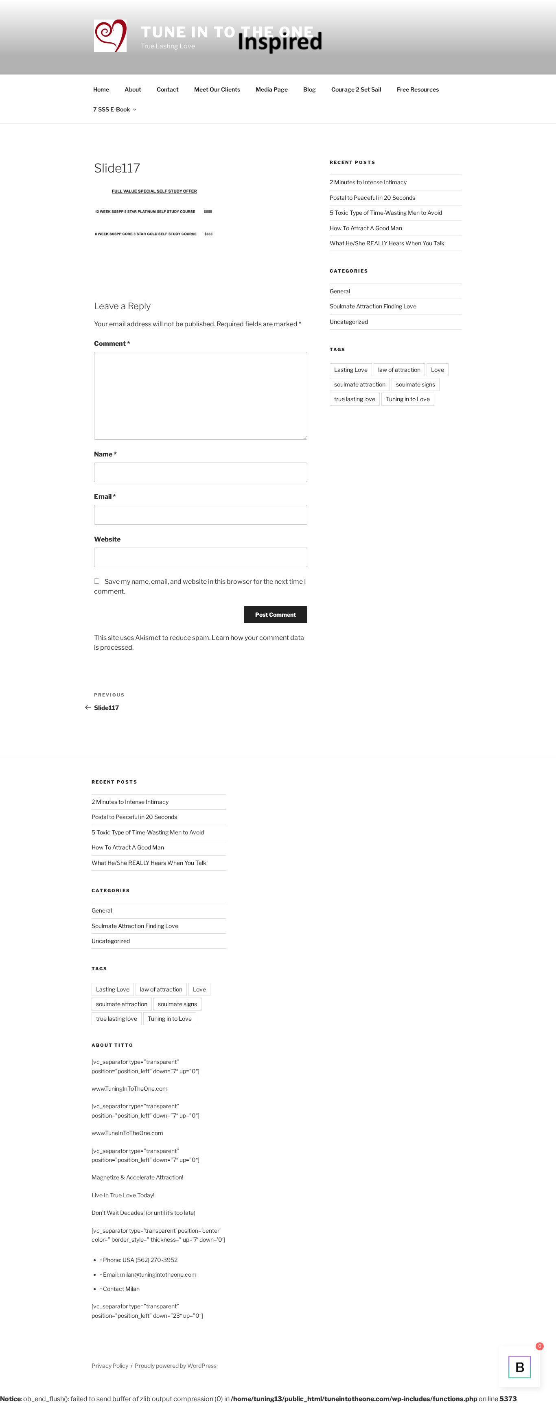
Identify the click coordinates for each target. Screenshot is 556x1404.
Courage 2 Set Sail (356, 89)
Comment (112, 343)
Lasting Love (351, 369)
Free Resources (418, 89)
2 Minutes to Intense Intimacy (368, 182)
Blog (309, 89)
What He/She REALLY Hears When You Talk (387, 243)
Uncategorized (349, 321)
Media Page (272, 89)
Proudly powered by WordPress (176, 1365)
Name (105, 454)
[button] (110, 36)
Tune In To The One (228, 32)
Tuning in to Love (408, 398)
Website (107, 539)
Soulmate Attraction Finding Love (373, 306)
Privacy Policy (110, 1365)
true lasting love (354, 398)
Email (105, 496)
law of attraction (399, 369)
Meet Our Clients (217, 89)
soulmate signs (415, 384)
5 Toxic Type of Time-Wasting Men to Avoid (386, 212)
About (133, 89)
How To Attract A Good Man (366, 228)
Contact (168, 89)
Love (437, 369)
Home (101, 89)
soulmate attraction (359, 384)
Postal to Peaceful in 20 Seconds (372, 197)
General (340, 291)
